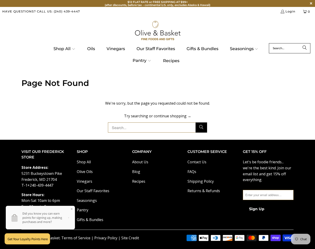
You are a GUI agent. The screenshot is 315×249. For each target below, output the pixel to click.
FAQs (191, 171)
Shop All (84, 161)
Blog (136, 171)
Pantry (82, 210)
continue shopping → (172, 115)
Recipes (138, 181)
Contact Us (196, 161)
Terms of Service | (77, 237)
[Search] (304, 48)
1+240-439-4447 (39, 185)
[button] (64, 49)
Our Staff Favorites (93, 190)
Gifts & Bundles (90, 219)
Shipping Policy (200, 181)
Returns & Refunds (203, 190)
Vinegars (84, 181)
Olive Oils (85, 171)
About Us (140, 161)
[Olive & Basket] (157, 30)
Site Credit (130, 237)
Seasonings (87, 200)
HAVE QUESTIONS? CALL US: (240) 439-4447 (41, 11)
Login (290, 11)
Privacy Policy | (107, 237)
